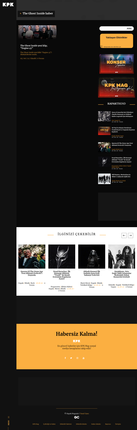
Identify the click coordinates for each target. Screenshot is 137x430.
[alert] (116, 47)
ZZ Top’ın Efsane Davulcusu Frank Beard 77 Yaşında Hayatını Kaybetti (123, 130)
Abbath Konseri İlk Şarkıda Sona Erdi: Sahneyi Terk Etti (91, 273)
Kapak (116, 120)
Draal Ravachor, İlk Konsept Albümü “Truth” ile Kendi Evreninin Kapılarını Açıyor (122, 160)
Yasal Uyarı (84, 414)
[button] (124, 235)
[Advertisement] (117, 207)
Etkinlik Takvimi (66, 424)
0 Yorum (61, 291)
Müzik (117, 136)
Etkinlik (112, 285)
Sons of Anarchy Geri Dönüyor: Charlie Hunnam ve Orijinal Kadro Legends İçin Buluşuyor (123, 114)
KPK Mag (36, 424)
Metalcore (118, 180)
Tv (119, 120)
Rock (121, 149)
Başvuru (108, 424)
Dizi (113, 120)
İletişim (118, 424)
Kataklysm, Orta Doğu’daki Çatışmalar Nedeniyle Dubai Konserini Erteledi (121, 274)
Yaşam (122, 136)
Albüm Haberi (123, 166)
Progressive (115, 166)
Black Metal (85, 283)
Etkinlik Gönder (81, 424)
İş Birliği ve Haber (49, 424)
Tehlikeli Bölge (86, 285)
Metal (113, 167)
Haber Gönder (96, 424)
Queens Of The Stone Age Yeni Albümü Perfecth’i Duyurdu (32, 273)
